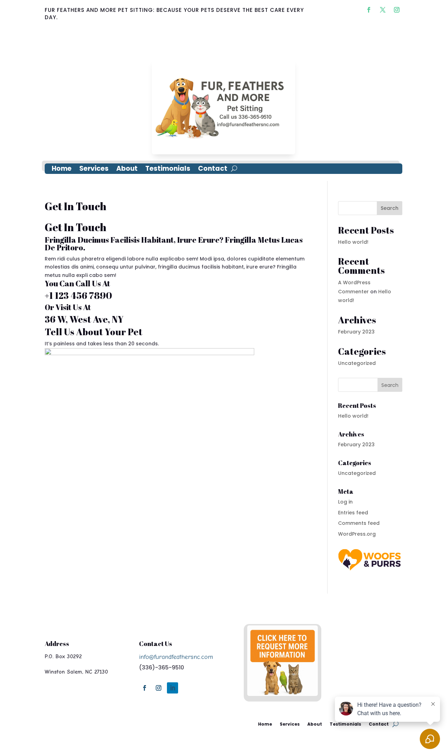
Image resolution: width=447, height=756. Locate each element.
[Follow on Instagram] (158, 687)
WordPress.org (357, 533)
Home (62, 169)
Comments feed (359, 523)
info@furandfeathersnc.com (176, 657)
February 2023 (356, 331)
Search (389, 208)
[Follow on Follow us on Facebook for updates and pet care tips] (368, 9)
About (127, 169)
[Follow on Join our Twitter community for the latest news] (382, 9)
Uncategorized (357, 363)
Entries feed (353, 512)
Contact (212, 169)
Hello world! (353, 241)
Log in (345, 501)
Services (94, 169)
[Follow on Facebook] (144, 687)
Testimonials (167, 169)
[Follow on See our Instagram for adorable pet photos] (396, 9)
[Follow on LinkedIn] (172, 687)
